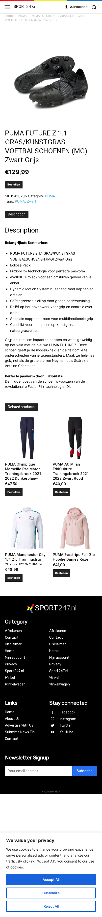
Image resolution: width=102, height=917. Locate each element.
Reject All (51, 906)
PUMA (22, 16)
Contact (12, 637)
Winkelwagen (15, 684)
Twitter (66, 725)
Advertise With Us (19, 725)
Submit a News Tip (20, 732)
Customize (51, 893)
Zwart (31, 201)
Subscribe (85, 771)
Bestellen (13, 184)
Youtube (66, 732)
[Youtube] (52, 732)
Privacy (11, 664)
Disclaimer (13, 644)
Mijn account (15, 657)
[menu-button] (7, 7)
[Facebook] (52, 712)
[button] (94, 7)
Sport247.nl (14, 671)
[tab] (16, 214)
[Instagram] (52, 719)
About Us (12, 719)
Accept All (51, 879)
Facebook (67, 712)
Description (17, 214)
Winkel (10, 678)
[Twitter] (52, 725)
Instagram (68, 719)
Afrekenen (13, 631)
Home (9, 16)
